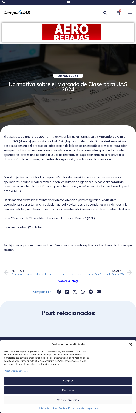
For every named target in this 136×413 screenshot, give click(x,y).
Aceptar (68, 380)
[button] (130, 344)
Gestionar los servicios (16, 371)
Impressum (92, 408)
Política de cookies (48, 408)
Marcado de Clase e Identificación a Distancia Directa (48, 218)
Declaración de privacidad (72, 408)
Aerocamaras (63, 245)
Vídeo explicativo (15, 227)
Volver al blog (68, 281)
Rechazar (68, 390)
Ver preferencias (68, 400)
